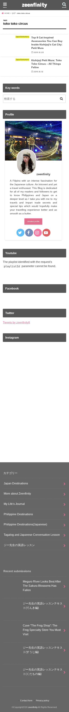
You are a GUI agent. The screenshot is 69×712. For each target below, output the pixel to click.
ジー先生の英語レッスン (19, 545)
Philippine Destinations (18, 514)
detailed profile (33, 221)
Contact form (26, 701)
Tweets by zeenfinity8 (16, 322)
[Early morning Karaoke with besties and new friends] (34, 437)
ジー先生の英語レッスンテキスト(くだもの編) (42, 671)
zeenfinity (34, 4)
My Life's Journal (14, 503)
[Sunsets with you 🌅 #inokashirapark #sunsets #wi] (34, 400)
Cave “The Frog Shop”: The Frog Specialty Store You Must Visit (42, 630)
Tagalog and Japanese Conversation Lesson (32, 534)
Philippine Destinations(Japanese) (25, 524)
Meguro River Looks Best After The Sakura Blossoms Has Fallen (42, 586)
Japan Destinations (16, 483)
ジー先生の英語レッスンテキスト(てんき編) (42, 605)
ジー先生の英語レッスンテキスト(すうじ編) (42, 649)
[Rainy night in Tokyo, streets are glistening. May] (34, 363)
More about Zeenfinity (17, 493)
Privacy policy (42, 701)
